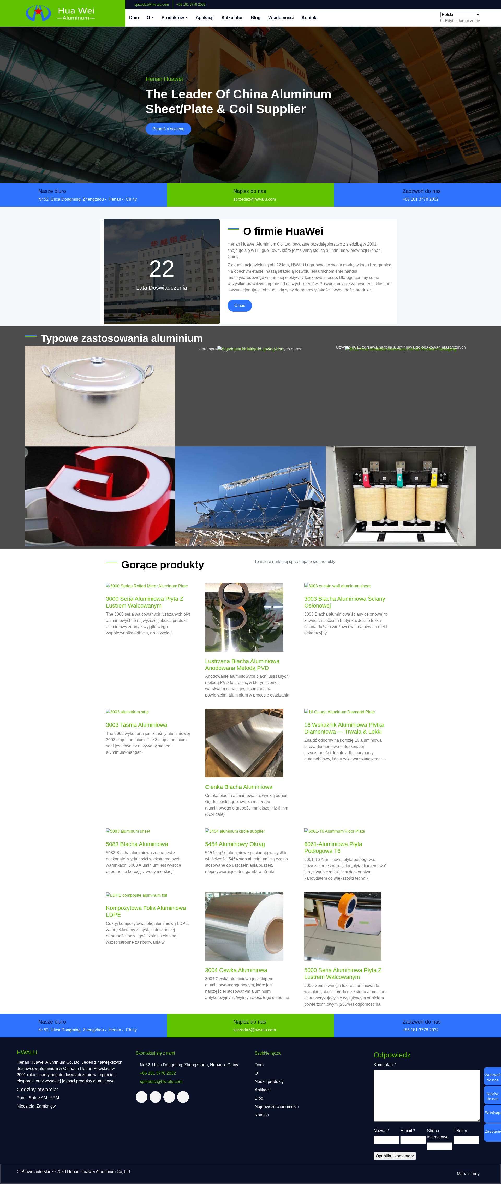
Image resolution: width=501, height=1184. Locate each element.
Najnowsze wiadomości (277, 1106)
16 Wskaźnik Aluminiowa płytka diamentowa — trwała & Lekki (344, 728)
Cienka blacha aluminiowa (238, 787)
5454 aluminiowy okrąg (235, 844)
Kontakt (310, 17)
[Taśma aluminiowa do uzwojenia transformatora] (401, 496)
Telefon (460, 1130)
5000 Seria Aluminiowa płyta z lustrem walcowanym (342, 973)
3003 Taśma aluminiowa (136, 725)
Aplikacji (205, 17)
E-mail (407, 1130)
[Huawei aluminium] (62, 13)
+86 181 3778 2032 (190, 5)
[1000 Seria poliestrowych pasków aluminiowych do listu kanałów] (100, 496)
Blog (255, 17)
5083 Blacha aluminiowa (137, 844)
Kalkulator (232, 17)
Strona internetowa (438, 1133)
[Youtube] (493, 2)
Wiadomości (281, 17)
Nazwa (381, 1130)
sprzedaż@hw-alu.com (151, 5)
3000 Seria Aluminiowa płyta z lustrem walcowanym (144, 602)
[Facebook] (480, 2)
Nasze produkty (269, 1081)
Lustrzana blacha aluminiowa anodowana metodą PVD (242, 664)
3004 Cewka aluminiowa (236, 970)
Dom (134, 17)
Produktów (173, 17)
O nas (239, 305)
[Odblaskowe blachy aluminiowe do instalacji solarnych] (250, 496)
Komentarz (385, 1064)
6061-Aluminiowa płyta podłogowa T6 (333, 847)
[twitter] (484, 2)
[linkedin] (489, 2)
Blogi (259, 1098)
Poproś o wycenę (168, 129)
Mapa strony (468, 1173)
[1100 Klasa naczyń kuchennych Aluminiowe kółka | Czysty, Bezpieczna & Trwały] (100, 396)
